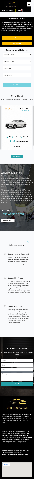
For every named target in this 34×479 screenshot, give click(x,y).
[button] (29, 4)
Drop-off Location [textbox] (9, 61)
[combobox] (17, 55)
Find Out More (17, 85)
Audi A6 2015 (24, 109)
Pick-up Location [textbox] (9, 54)
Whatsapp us (7, 220)
